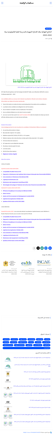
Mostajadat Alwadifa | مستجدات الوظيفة (31, 432)
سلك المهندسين (47, 342)
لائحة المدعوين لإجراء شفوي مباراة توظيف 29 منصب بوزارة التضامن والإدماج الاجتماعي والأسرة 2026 (31, 386)
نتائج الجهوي (29, 345)
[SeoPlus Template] (51, 432)
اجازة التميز (47, 339)
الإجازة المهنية (48, 28)
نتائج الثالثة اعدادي (38, 345)
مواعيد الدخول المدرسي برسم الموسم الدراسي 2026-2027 (39, 407)
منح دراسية (6, 342)
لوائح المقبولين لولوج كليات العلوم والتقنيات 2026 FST (40, 400)
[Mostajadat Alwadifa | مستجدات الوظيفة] (26, 3)
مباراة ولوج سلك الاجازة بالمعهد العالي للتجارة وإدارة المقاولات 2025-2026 (44, 272)
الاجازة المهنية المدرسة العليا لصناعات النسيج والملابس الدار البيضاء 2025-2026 (27, 272)
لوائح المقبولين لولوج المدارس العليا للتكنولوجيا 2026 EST (39, 379)
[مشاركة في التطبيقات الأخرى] (34, 248)
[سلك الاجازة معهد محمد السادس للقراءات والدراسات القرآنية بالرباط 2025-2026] (9, 263)
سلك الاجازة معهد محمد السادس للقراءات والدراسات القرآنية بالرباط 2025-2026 (9, 272)
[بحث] (2, 3)
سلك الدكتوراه (6, 339)
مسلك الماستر (14, 342)
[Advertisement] (26, 18)
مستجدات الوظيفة (23, 342)
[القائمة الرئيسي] (51, 3)
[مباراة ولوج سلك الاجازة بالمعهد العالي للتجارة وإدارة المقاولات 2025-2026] (44, 263)
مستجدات (31, 342)
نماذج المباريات (47, 348)
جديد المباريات (14, 339)
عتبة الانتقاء (38, 342)
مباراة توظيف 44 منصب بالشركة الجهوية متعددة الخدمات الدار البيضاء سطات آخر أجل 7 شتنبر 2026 (32, 357)
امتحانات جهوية (23, 339)
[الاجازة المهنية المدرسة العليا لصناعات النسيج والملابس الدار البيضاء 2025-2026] (26, 263)
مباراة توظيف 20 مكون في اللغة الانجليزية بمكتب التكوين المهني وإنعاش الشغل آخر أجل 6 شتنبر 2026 (32, 414)
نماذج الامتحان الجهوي (19, 345)
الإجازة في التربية (31, 339)
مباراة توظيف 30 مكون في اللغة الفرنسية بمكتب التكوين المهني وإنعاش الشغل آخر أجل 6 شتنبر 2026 (32, 422)
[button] (46, 248)
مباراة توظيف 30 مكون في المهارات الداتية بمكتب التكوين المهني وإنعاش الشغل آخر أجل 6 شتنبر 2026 (31, 393)
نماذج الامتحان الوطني (8, 345)
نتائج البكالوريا (47, 345)
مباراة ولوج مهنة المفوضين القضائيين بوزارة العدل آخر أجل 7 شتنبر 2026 (37, 372)
